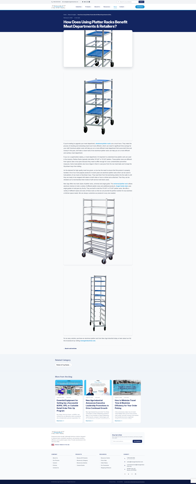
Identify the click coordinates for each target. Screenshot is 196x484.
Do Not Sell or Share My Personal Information (134, 481)
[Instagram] (87, 1)
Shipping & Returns (106, 467)
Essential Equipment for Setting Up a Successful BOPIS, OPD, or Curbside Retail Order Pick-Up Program (67, 405)
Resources (107, 6)
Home (65, 14)
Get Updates (137, 441)
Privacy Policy (112, 481)
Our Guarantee (105, 465)
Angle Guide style (122, 186)
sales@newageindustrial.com (71, 1)
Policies (55, 465)
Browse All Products (82, 458)
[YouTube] (85, 1)
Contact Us (56, 467)
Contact (121, 6)
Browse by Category (82, 460)
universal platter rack (120, 183)
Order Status (104, 463)
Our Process (56, 460)
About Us (97, 6)
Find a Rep (104, 460)
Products (88, 6)
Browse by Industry (82, 463)
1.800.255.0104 (56, 1)
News (115, 6)
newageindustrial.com (87, 341)
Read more (60, 420)
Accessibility (120, 481)
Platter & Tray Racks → (63, 365)
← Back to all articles (70, 348)
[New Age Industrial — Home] (58, 6)
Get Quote (140, 6)
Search (141, 1)
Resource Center (105, 458)
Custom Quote (81, 465)
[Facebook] (82, 1)
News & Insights (72, 14)
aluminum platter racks (103, 143)
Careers (55, 463)
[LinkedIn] (89, 1)
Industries (79, 6)
